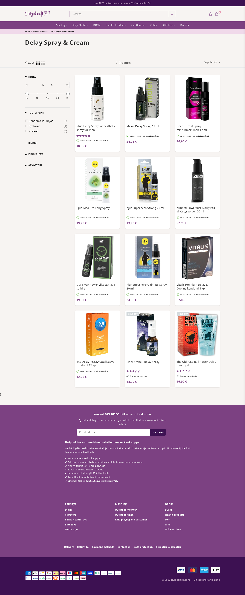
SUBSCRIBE (158, 432)
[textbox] (36, 85)
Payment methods (103, 546)
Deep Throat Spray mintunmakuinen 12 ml (192, 128)
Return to (83, 546)
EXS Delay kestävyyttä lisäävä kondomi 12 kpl (95, 363)
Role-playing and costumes (131, 519)
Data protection (143, 546)
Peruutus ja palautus (168, 546)
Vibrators (70, 514)
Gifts (168, 524)
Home (27, 31)
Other (153, 25)
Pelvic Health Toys (76, 519)
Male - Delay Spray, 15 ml (142, 126)
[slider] (27, 93)
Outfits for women (126, 509)
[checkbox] (48, 121)
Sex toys (61, 25)
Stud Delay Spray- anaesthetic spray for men (96, 128)
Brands (184, 25)
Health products (116, 25)
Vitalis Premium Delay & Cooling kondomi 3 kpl (192, 286)
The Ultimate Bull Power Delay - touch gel (197, 363)
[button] (83, 135)
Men (167, 519)
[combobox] (119, 14)
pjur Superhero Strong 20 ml (145, 208)
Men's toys (71, 529)
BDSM (96, 25)
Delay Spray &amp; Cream (62, 31)
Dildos (68, 509)
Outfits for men (124, 514)
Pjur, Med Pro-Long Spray (93, 208)
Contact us (124, 546)
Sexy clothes (80, 25)
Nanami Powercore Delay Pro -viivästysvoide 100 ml (197, 209)
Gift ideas (168, 25)
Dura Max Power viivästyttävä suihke (95, 286)
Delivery (69, 546)
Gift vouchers (173, 529)
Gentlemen (137, 25)
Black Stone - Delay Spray (142, 362)
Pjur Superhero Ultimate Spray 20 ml (146, 286)
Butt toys (70, 524)
